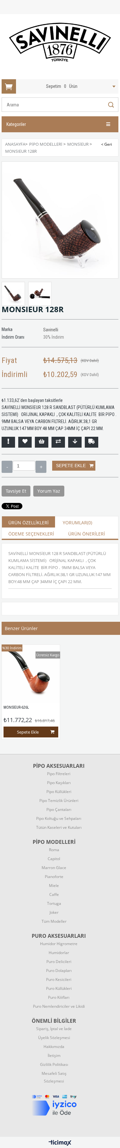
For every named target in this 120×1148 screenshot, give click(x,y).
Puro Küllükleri (59, 988)
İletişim (54, 1055)
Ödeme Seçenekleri (31, 534)
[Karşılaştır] (58, 442)
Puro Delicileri (58, 961)
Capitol (54, 858)
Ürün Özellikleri (28, 523)
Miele (54, 885)
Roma (54, 849)
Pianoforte (54, 876)
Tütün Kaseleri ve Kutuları (59, 827)
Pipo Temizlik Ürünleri (58, 800)
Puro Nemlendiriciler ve (59, 1006)
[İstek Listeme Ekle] (41, 442)
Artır (41, 467)
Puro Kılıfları (58, 997)
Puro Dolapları (59, 970)
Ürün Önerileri (86, 534)
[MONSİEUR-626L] (31, 674)
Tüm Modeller (54, 921)
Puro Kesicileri (58, 979)
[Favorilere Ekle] (25, 442)
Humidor (58, 943)
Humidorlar (59, 952)
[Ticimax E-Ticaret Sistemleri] (60, 1143)
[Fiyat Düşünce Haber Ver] (75, 442)
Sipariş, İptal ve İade (54, 1028)
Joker (54, 912)
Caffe (54, 894)
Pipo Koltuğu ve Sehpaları (58, 818)
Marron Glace (54, 867)
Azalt (7, 467)
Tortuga (54, 903)
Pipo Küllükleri (58, 791)
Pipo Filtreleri (58, 773)
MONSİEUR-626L (16, 707)
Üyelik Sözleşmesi (54, 1037)
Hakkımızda (54, 1046)
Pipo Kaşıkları (59, 782)
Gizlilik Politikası (54, 1064)
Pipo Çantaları (58, 809)
